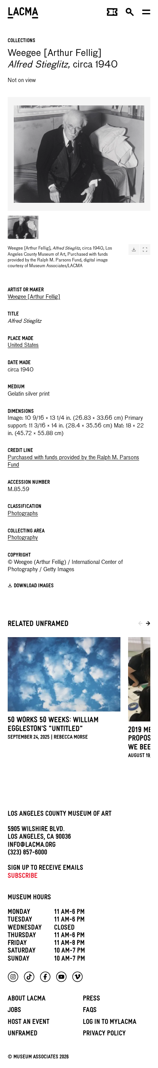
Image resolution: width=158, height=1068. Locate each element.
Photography (23, 538)
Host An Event (28, 1023)
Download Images (34, 586)
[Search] (129, 14)
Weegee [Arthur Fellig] (34, 297)
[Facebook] (45, 976)
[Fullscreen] (145, 249)
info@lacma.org (32, 845)
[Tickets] (112, 14)
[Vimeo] (77, 976)
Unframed (23, 1034)
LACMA (23, 14)
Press (91, 999)
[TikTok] (29, 976)
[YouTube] (61, 976)
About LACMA (27, 999)
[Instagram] (13, 976)
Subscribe (23, 877)
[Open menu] (146, 14)
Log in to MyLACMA (110, 1023)
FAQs (90, 1011)
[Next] (148, 624)
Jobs (14, 1011)
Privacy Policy (104, 1034)
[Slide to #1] (23, 227)
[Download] (133, 249)
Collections (21, 41)
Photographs (23, 513)
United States (23, 345)
